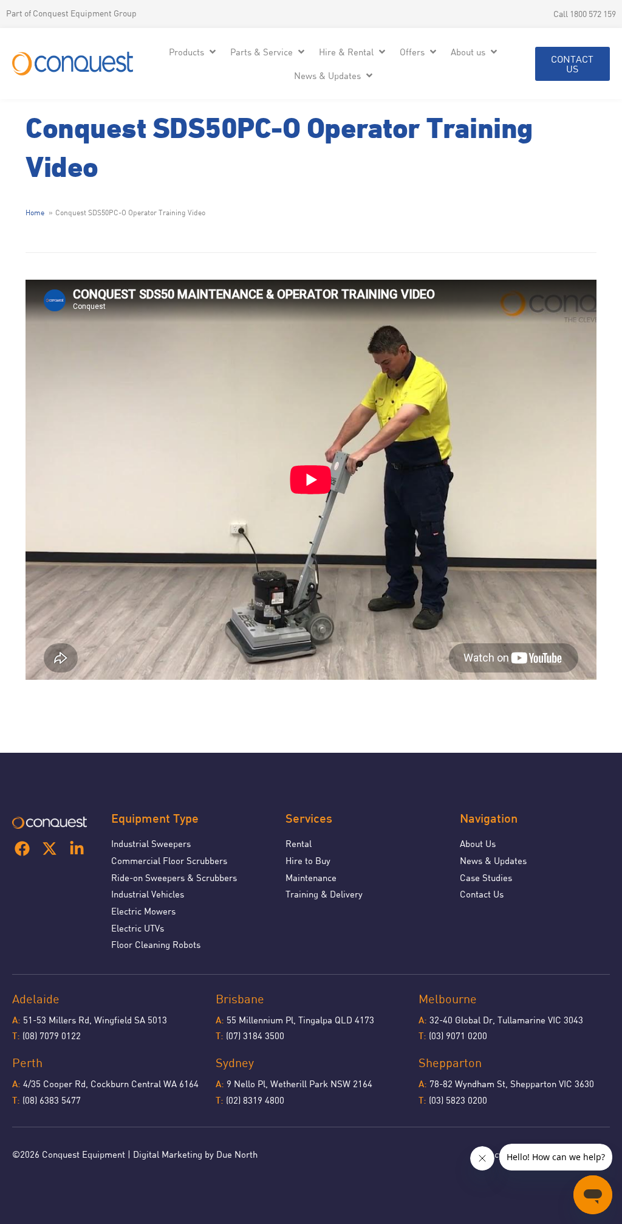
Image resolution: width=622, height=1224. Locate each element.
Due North (237, 1154)
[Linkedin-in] (76, 848)
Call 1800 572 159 (584, 14)
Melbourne (448, 998)
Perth (27, 1062)
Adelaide (36, 998)
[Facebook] (22, 848)
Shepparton (450, 1062)
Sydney (235, 1062)
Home (35, 213)
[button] (193, 52)
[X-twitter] (49, 848)
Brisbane (240, 998)
